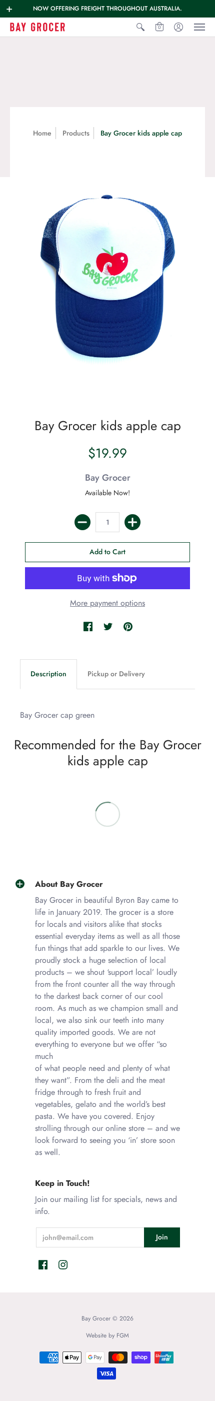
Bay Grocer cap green (57, 715)
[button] (9, 9)
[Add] (132, 522)
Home (42, 133)
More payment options (107, 603)
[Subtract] (82, 522)
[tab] (48, 674)
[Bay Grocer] (37, 27)
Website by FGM (107, 1335)
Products (76, 133)
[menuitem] (140, 27)
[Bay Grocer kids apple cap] (107, 276)
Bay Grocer (107, 477)
